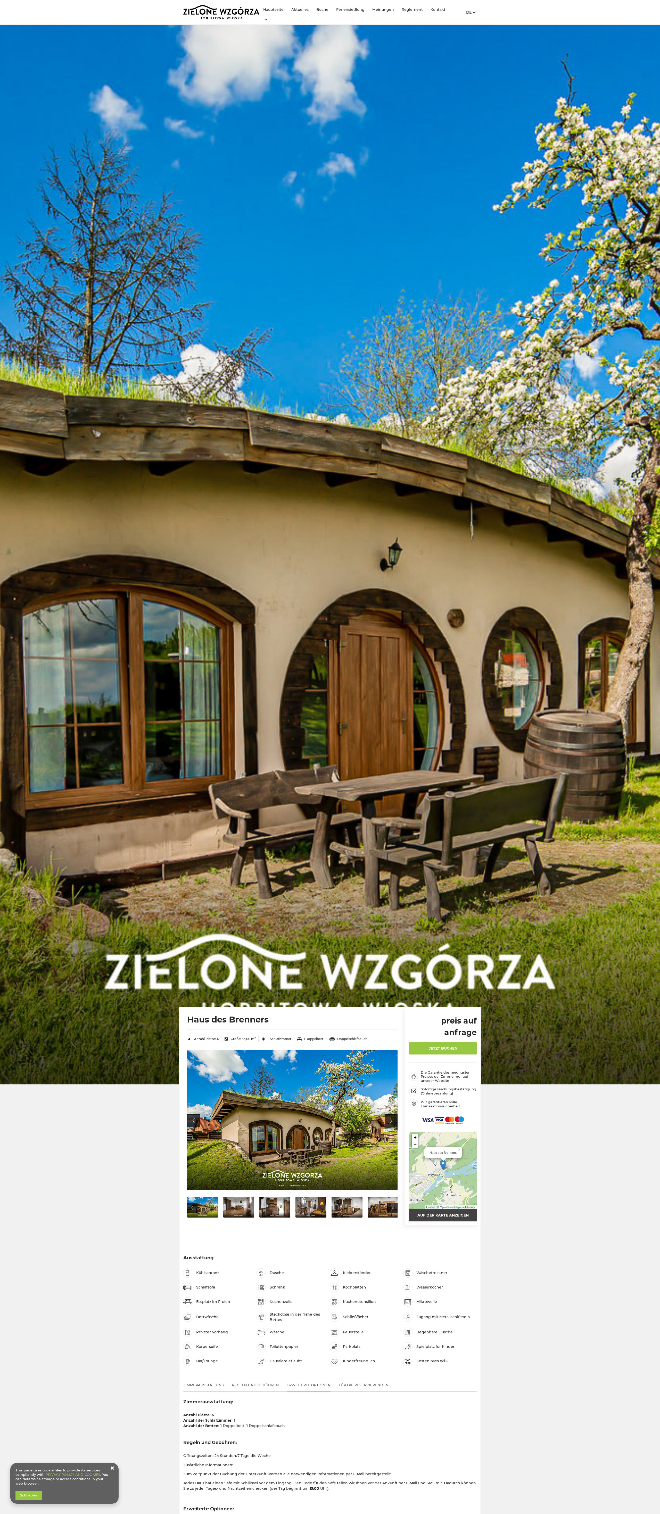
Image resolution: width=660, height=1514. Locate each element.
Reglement (412, 9)
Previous (193, 1120)
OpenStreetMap (450, 1207)
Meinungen (383, 9)
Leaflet (430, 1207)
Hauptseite (273, 9)
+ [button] (415, 1137)
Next (391, 1120)
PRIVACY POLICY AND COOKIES (73, 1474)
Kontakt (438, 9)
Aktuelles (300, 9)
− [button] (415, 1144)
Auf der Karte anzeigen (443, 1215)
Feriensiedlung (350, 9)
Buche (322, 9)
